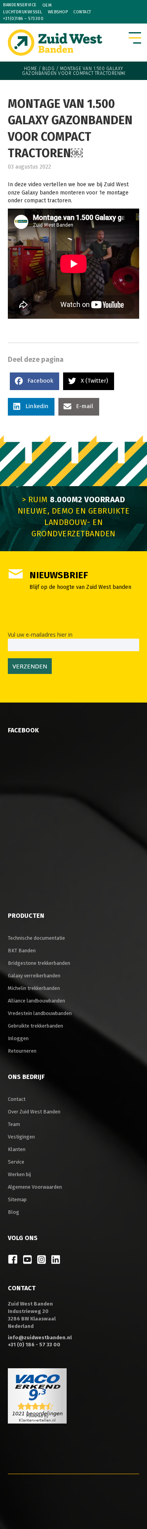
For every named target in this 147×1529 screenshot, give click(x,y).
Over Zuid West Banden (34, 1112)
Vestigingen (21, 1137)
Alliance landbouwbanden (36, 1001)
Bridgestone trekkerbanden (39, 963)
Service (16, 1162)
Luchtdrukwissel (22, 12)
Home (30, 68)
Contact (82, 12)
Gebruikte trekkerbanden (35, 1026)
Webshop (58, 12)
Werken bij (19, 1174)
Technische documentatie (36, 938)
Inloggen (18, 1038)
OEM (47, 5)
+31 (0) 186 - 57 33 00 (34, 1344)
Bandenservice (20, 4)
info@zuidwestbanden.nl (40, 1337)
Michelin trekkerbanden (34, 988)
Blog (48, 68)
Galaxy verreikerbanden (34, 976)
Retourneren (22, 1051)
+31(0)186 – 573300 (23, 18)
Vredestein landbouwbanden (40, 1013)
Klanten (16, 1149)
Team (14, 1124)
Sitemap (17, 1199)
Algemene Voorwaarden (35, 1187)
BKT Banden (22, 950)
